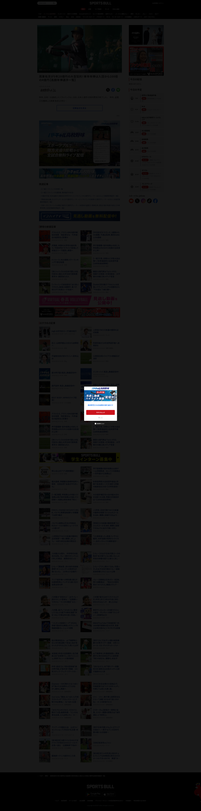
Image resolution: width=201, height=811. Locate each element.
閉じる (100, 417)
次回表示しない (100, 423)
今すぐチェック (100, 412)
